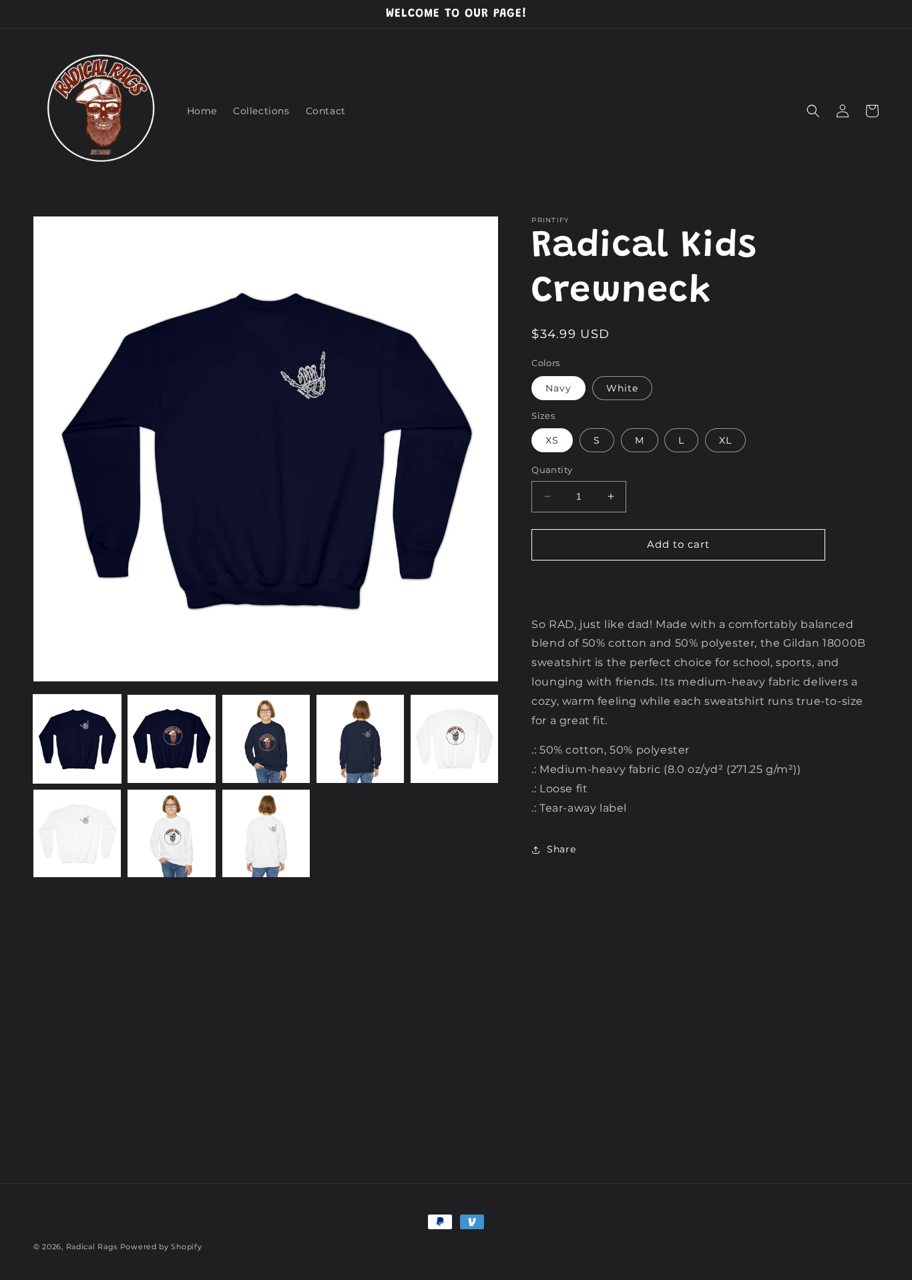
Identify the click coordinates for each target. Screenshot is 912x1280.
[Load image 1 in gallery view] (77, 738)
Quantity (551, 469)
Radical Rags (92, 1246)
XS (552, 440)
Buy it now (678, 583)
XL (725, 440)
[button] (813, 111)
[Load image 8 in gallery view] (266, 833)
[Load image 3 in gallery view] (266, 738)
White (622, 388)
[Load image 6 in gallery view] (77, 833)
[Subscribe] (561, 1080)
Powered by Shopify (161, 1246)
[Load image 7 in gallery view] (171, 833)
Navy (558, 388)
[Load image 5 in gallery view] (454, 738)
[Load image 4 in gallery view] (360, 738)
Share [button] (561, 849)
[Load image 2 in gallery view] (171, 738)
